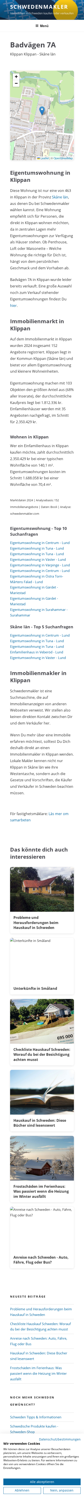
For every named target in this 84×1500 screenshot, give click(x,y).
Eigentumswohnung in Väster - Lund (38, 559)
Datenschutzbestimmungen (60, 1439)
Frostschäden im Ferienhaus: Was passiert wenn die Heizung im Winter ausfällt (38, 1373)
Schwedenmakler (39, 6)
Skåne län (60, 197)
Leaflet (44, 158)
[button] (42, 110)
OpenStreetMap (63, 158)
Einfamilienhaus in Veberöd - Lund (36, 652)
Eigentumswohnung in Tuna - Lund (37, 548)
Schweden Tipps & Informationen (35, 1417)
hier (13, 305)
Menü (44, 25)
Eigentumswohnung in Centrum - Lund (40, 542)
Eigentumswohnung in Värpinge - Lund (40, 565)
